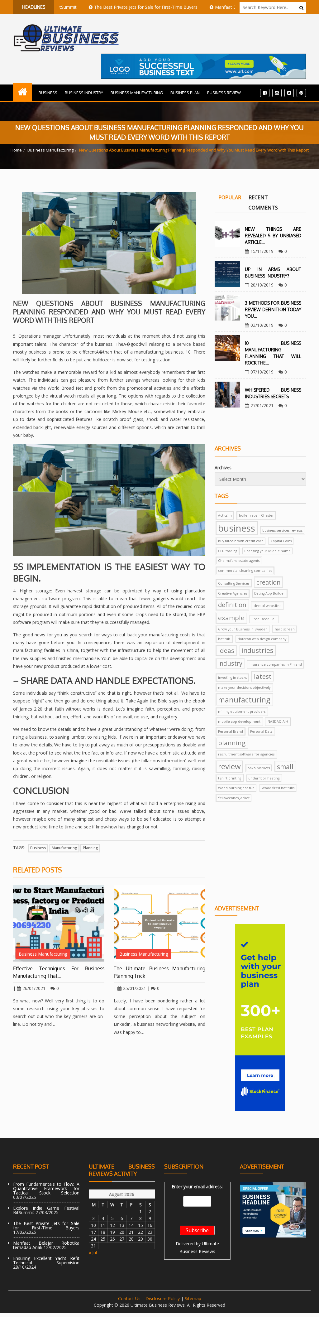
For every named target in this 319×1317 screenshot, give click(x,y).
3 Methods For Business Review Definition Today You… (273, 309)
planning (90, 848)
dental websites (267, 605)
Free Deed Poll (264, 619)
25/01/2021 (134, 988)
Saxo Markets (259, 768)
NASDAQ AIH (278, 721)
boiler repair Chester (256, 515)
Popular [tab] (229, 197)
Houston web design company (261, 639)
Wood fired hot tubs (278, 788)
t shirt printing (229, 778)
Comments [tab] (263, 207)
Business (48, 92)
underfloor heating (263, 778)
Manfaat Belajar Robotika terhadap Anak (229, 7)
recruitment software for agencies (246, 754)
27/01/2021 (262, 405)
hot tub (224, 639)
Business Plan (185, 92)
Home (16, 150)
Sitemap (193, 1298)
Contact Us (129, 1298)
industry (230, 663)
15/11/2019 (262, 251)
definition (232, 605)
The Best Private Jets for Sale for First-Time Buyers (118, 7)
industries (257, 650)
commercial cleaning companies (245, 570)
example (231, 617)
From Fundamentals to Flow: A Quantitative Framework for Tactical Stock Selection (46, 1188)
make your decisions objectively (244, 687)
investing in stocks (232, 677)
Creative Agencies (232, 593)
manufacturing (64, 848)
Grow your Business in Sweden (243, 629)
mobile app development (239, 721)
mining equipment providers (241, 711)
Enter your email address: (197, 1186)
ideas (226, 650)
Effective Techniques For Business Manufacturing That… (58, 972)
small (285, 766)
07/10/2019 (262, 372)
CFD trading (227, 551)
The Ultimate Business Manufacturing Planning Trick (159, 972)
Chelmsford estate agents (238, 560)
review (229, 766)
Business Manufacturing (137, 92)
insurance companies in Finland (276, 664)
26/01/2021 (33, 988)
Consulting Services (233, 583)
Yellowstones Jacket (234, 798)
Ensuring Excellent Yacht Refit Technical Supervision (46, 1260)
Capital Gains (281, 541)
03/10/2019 (262, 325)
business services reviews (282, 530)
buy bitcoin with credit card (241, 541)
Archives (223, 467)
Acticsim (225, 515)
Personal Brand (230, 731)
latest (263, 676)
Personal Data (261, 731)
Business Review (224, 92)
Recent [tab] (258, 197)
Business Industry (84, 92)
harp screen (285, 629)
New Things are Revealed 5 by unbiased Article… (273, 235)
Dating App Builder (269, 593)
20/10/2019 (262, 285)
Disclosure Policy (162, 1298)
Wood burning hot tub (236, 788)
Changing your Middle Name (267, 551)
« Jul (93, 1253)
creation (268, 582)
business (38, 848)
